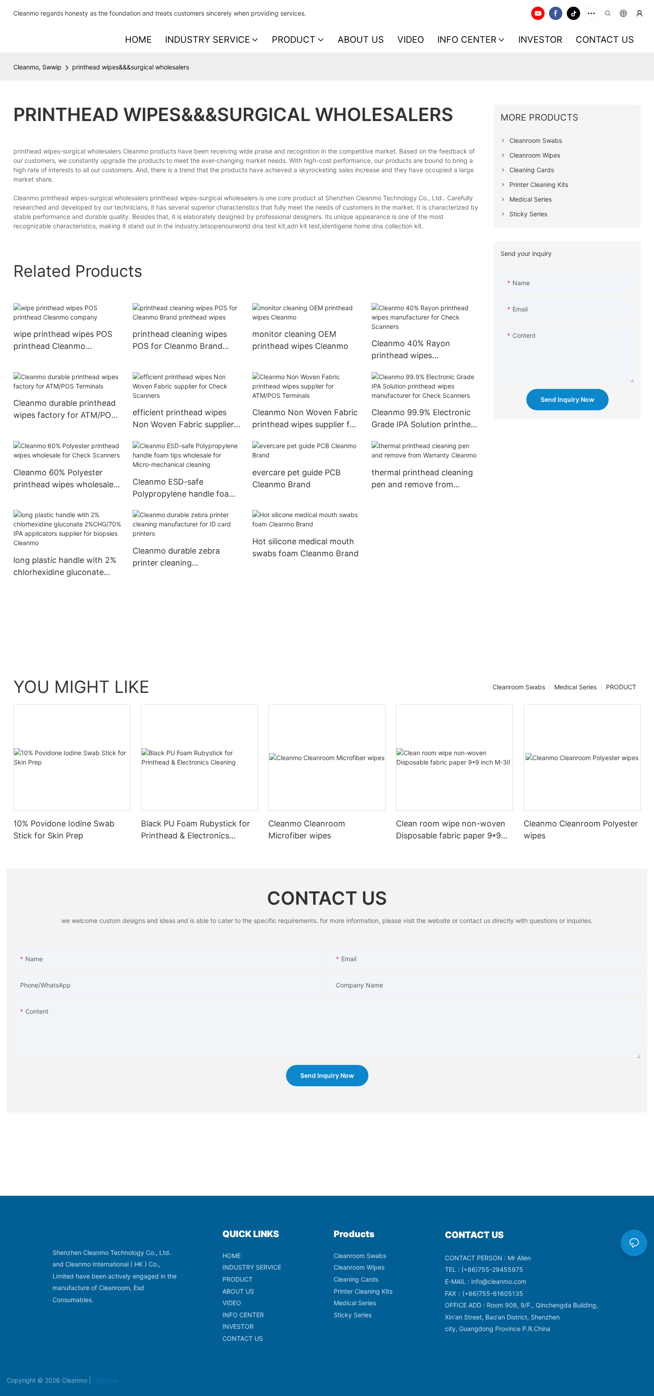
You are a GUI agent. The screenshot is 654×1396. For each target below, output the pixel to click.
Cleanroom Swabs (519, 687)
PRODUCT (621, 687)
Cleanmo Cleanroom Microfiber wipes (306, 829)
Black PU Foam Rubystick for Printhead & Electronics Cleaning (195, 830)
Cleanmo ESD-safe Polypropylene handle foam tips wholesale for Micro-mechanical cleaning (184, 488)
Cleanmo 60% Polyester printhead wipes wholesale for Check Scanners (63, 479)
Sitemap (106, 1380)
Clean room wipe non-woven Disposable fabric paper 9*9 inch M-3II (450, 830)
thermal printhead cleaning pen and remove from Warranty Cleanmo (422, 479)
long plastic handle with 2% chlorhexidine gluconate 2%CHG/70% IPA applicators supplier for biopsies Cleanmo (66, 566)
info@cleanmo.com (498, 1281)
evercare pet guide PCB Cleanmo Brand (296, 478)
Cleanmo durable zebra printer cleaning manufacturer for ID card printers (179, 557)
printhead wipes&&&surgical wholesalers (130, 67)
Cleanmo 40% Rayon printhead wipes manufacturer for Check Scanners (416, 350)
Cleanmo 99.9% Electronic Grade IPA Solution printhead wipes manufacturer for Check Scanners (425, 419)
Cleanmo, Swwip (37, 67)
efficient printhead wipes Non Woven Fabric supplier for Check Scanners (183, 419)
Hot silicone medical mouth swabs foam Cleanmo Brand (305, 547)
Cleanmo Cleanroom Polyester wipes (581, 829)
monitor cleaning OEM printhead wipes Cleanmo (300, 340)
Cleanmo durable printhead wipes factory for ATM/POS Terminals (64, 409)
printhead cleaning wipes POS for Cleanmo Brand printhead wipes (180, 340)
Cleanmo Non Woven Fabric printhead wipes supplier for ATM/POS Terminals (305, 419)
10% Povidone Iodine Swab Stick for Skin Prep (63, 829)
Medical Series (575, 687)
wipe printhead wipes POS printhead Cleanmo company (62, 340)
